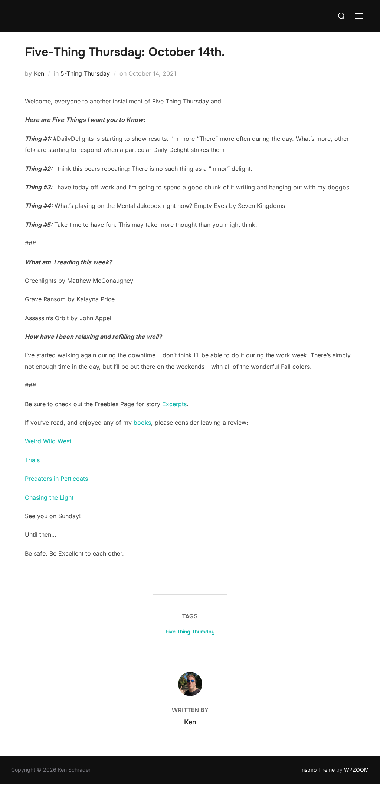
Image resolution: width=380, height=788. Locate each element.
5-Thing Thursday (85, 73)
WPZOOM (356, 770)
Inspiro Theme (317, 770)
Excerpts (174, 404)
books (142, 422)
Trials (32, 460)
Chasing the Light (49, 497)
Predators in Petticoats (56, 478)
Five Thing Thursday (190, 631)
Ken (39, 73)
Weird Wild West (48, 441)
